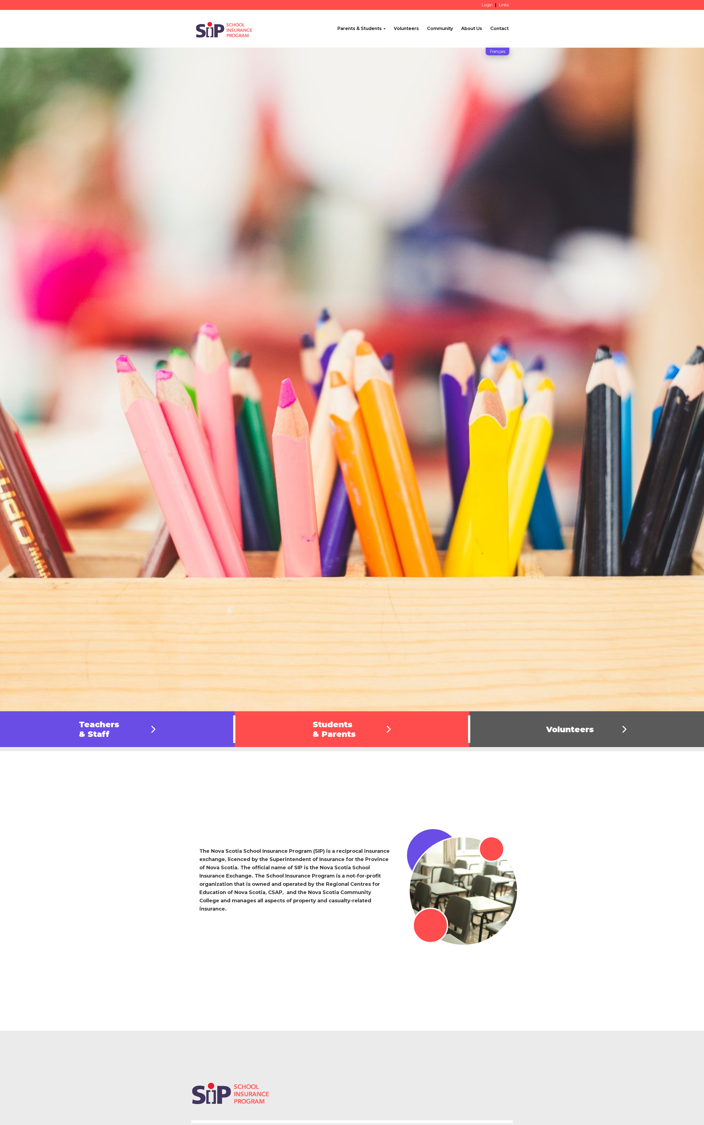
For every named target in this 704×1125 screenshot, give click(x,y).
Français (497, 51)
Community (440, 28)
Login (487, 4)
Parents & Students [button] (360, 28)
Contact (499, 28)
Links (504, 4)
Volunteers (406, 28)
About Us (471, 28)
